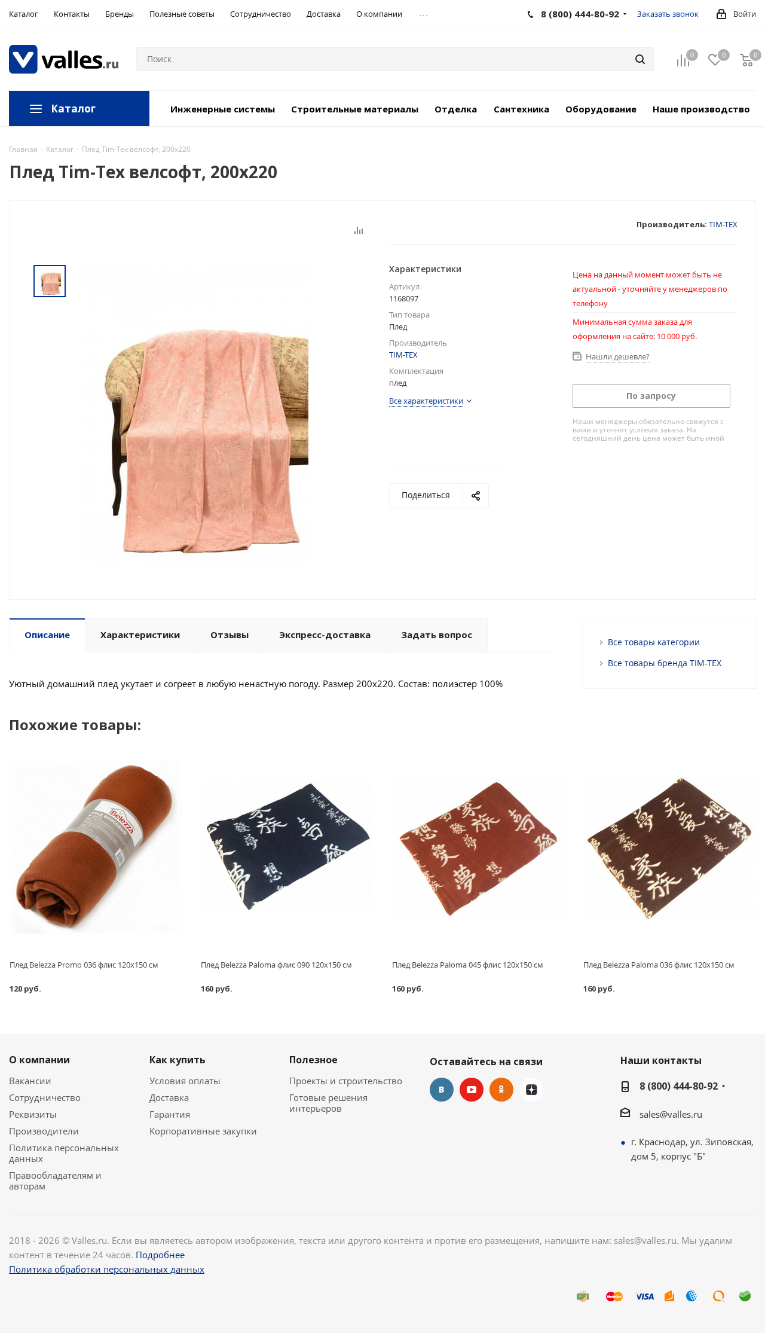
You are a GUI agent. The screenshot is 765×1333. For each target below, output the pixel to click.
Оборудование (601, 109)
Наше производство (701, 109)
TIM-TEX (723, 224)
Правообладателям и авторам (55, 1180)
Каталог (73, 108)
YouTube (472, 1090)
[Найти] (640, 59)
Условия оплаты (185, 1081)
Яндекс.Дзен (531, 1090)
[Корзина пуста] (746, 59)
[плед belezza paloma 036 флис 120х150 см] (669, 847)
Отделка (455, 109)
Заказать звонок (668, 13)
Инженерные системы (222, 109)
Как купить (177, 1059)
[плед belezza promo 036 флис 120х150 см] (96, 847)
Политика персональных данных (64, 1153)
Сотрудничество (45, 1097)
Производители (44, 1131)
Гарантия (169, 1114)
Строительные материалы (354, 109)
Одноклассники (501, 1090)
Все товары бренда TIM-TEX (664, 663)
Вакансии (30, 1081)
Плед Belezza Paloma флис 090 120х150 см (276, 964)
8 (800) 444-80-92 (678, 1086)
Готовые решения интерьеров (328, 1102)
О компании (39, 1059)
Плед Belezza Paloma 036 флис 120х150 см (659, 964)
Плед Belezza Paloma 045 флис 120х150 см (467, 964)
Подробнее (160, 1255)
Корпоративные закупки (203, 1131)
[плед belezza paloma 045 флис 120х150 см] (478, 847)
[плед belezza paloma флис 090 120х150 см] (287, 847)
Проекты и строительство (345, 1081)
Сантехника (521, 109)
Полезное (313, 1059)
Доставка (169, 1097)
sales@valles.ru (670, 1114)
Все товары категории (654, 642)
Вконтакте (442, 1090)
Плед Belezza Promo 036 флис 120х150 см (84, 964)
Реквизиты (33, 1114)
